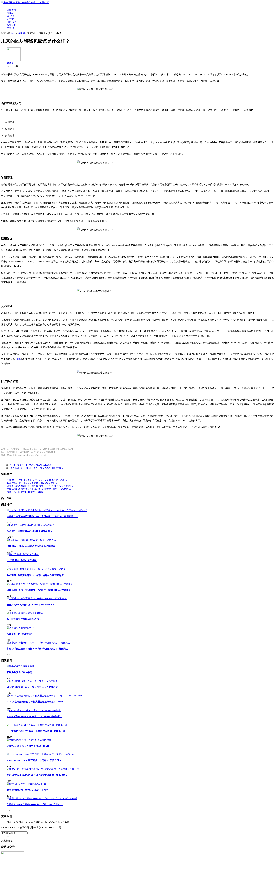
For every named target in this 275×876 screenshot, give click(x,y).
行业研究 (11, 25)
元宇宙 (10, 19)
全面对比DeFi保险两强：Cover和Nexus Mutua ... (31, 604)
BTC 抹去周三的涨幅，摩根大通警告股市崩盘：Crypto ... (36, 701)
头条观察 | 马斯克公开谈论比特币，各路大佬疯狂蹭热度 (35, 575)
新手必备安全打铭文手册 (19, 672)
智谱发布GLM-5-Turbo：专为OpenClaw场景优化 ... (32, 483)
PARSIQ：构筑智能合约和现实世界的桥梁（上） (32, 531)
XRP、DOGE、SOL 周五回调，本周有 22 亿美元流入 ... (35, 760)
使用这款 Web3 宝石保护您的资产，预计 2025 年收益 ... (35, 804)
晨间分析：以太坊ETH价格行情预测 (25, 492)
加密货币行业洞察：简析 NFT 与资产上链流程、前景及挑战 (37, 648)
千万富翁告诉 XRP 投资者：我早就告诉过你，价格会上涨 (36, 731)
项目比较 (11, 22)
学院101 (11, 28)
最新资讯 (11, 10)
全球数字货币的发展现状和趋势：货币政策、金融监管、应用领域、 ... (42, 516)
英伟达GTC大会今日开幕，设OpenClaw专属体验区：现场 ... (37, 480)
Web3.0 (10, 16)
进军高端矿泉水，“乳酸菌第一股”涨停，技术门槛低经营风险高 (39, 590)
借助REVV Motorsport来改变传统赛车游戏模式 (31, 546)
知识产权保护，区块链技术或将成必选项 (31, 465)
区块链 (10, 13)
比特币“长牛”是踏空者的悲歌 (22, 560)
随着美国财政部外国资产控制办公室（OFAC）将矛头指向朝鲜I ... (40, 486)
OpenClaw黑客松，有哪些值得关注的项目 (28, 746)
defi (19, 359)
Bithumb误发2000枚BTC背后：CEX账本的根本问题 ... (34, 716)
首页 (13, 33)
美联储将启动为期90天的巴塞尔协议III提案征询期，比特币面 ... (39, 489)
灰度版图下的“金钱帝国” (19, 634)
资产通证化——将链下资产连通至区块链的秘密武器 (36, 468)
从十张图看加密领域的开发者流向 (24, 619)
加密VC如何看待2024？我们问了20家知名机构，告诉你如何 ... (38, 775)
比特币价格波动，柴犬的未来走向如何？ (27, 790)
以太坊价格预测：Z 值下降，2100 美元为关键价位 (32, 687)
